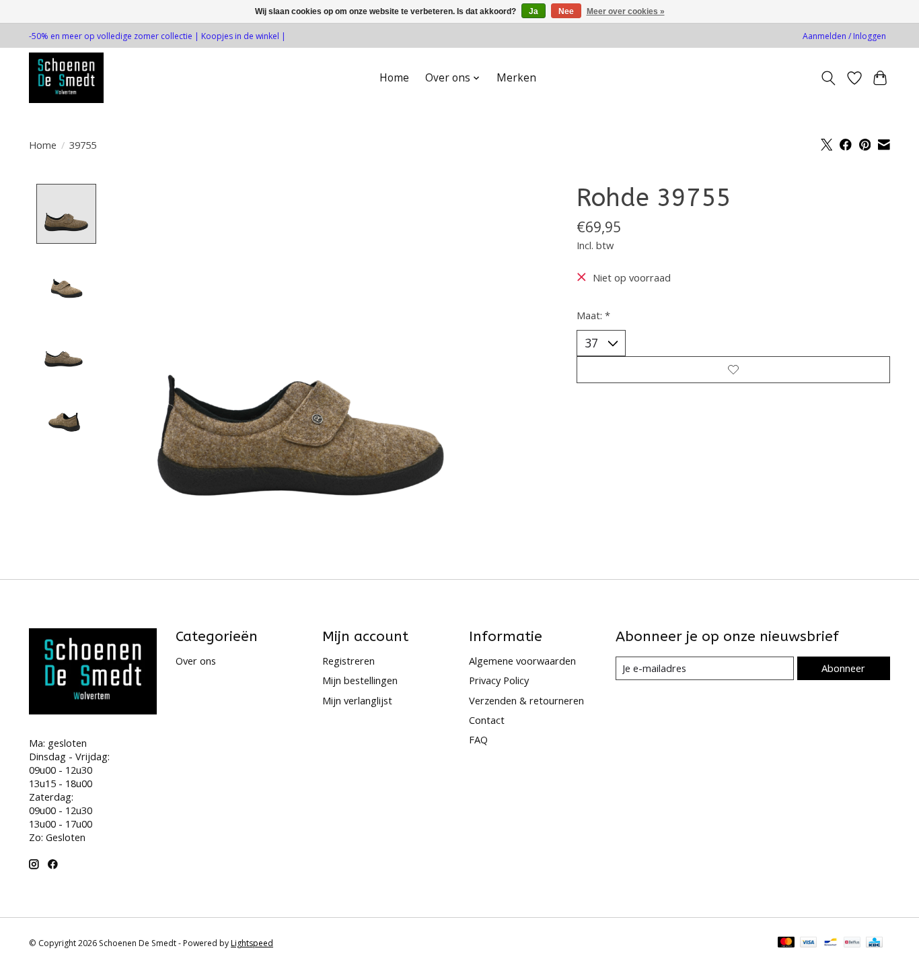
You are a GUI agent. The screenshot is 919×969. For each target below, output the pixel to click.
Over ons (196, 660)
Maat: (593, 315)
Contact (487, 720)
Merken (516, 78)
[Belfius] (852, 943)
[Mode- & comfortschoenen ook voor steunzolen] (66, 78)
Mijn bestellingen (360, 680)
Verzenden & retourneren (526, 700)
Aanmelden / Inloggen (844, 36)
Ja (533, 11)
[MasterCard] (786, 943)
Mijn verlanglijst (357, 700)
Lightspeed (252, 943)
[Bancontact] (830, 943)
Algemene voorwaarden (522, 660)
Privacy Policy (499, 680)
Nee (566, 11)
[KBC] (874, 943)
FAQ (478, 739)
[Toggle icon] (828, 78)
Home (394, 78)
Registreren (348, 660)
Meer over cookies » (626, 11)
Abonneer (843, 668)
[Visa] (808, 943)
